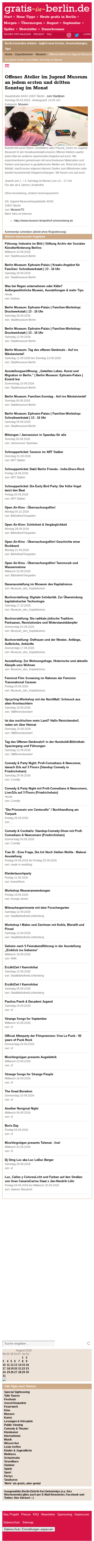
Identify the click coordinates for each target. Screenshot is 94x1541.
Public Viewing (13, 1425)
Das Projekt (11, 1514)
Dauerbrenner (53, 29)
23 (27, 1368)
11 (8, 1364)
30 (27, 1372)
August (52, 23)
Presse (26, 1514)
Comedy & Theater (16, 1428)
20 (15, 1368)
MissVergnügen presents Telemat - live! (32, 1142)
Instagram (69, 35)
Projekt (39, 34)
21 (19, 1368)
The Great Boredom (18, 1091)
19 (12, 1368)
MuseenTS (17, 209)
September (72, 23)
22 (23, 1368)
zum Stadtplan (56, 96)
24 (4, 1372)
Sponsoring (64, 1514)
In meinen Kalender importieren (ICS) (8, 66)
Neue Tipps (25, 17)
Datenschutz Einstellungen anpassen (28, 1529)
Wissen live (11, 1443)
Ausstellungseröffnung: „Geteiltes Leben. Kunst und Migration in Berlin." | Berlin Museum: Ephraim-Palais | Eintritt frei (44, 375)
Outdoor (9, 1465)
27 (15, 1372)
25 (8, 1372)
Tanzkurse (11, 1479)
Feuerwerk (11, 1406)
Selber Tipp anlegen (17, 34)
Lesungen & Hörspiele (18, 1421)
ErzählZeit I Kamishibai (21, 967)
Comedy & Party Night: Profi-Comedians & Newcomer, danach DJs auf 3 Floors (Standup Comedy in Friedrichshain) (43, 767)
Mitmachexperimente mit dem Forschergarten (37, 907)
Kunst (8, 1417)
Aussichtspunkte (15, 1403)
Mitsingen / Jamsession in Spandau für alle (35, 435)
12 (12, 1364)
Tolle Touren (12, 1395)
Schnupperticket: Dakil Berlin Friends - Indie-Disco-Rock (44, 469)
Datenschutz (11, 1522)
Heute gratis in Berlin (58, 17)
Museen (41, 54)
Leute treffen (12, 1446)
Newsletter (28, 29)
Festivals (10, 1399)
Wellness (10, 1454)
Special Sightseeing (17, 1392)
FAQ (49, 34)
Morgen (10, 23)
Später (9, 29)
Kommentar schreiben (35, 231)
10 (4, 1364)
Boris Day (11, 1125)
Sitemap (27, 1522)
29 (23, 1372)
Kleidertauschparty (18, 873)
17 (4, 1368)
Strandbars (11, 1461)
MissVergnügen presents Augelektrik (31, 1057)
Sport (7, 1472)
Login (87, 34)
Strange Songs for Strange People (29, 1074)
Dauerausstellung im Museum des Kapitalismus (38, 584)
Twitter (78, 35)
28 (19, 1372)
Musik (8, 1439)
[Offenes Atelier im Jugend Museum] (46, 145)
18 (8, 1368)
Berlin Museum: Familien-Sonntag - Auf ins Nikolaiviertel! (45, 396)
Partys (8, 1476)
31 (4, 1375)
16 (27, 1364)
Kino (7, 1410)
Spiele (8, 1468)
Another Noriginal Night (21, 1108)
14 (19, 1364)
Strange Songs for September (26, 1018)
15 (23, 1364)
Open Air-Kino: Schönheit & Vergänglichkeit (36, 524)
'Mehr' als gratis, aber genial (22, 1483)
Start (8, 17)
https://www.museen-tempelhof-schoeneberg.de (43, 220)
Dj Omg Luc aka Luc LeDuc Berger (29, 1160)
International (12, 1436)
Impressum (81, 1514)
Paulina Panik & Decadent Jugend (29, 1001)
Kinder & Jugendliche (18, 1450)
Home (8, 54)
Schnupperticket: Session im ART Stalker (34, 452)
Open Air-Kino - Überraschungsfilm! (30, 507)
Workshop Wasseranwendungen (27, 890)
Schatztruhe (12, 1457)
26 (12, 1372)
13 (15, 1364)
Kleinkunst (11, 1432)
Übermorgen (31, 23)
